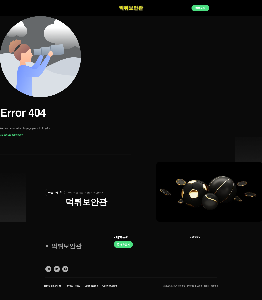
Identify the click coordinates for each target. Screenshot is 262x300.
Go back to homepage (11, 134)
